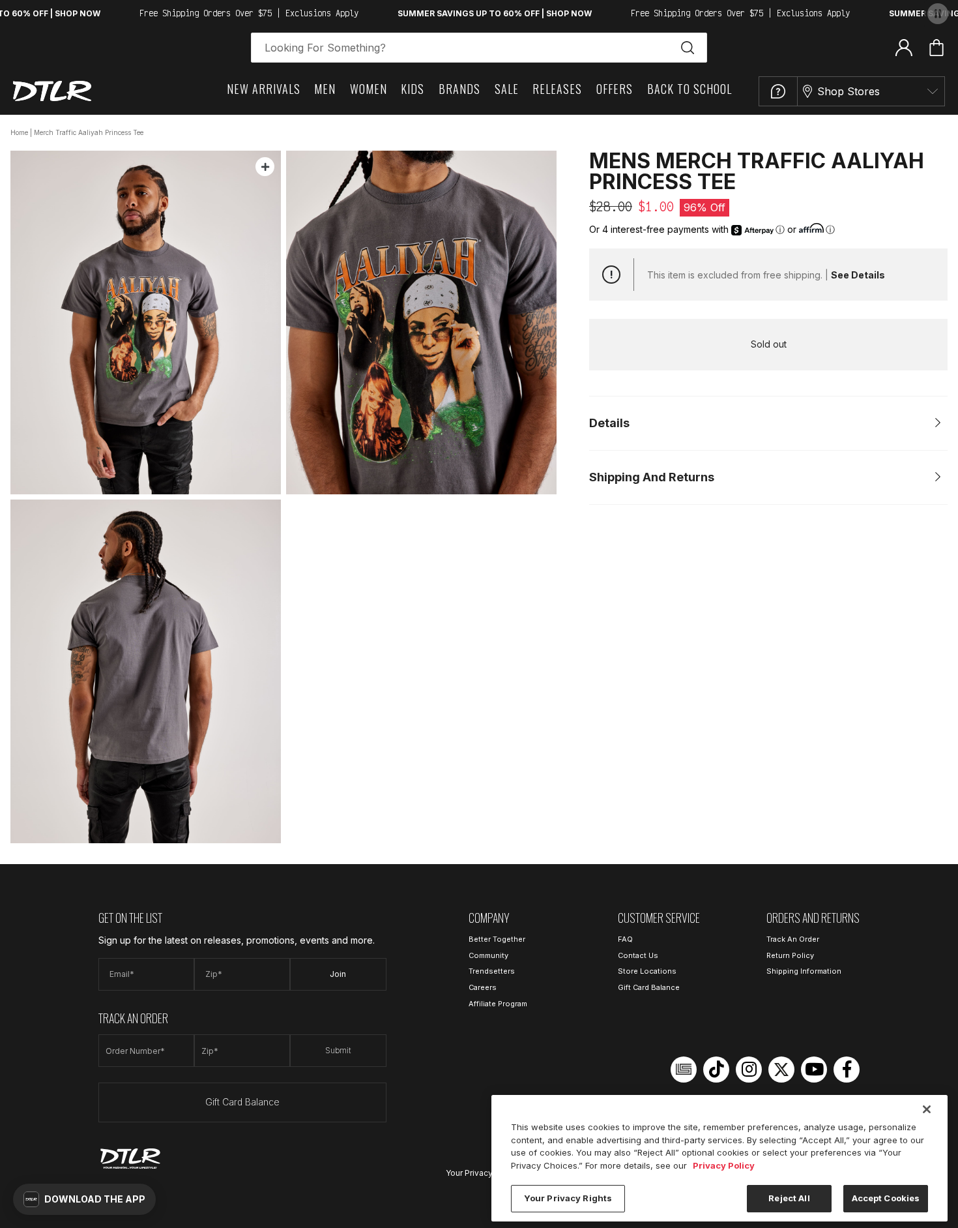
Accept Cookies (886, 1198)
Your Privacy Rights (482, 1173)
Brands (459, 88)
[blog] (684, 1069)
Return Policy (790, 955)
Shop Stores (848, 91)
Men (325, 88)
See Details (858, 274)
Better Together (497, 939)
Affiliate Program (498, 1003)
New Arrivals (263, 88)
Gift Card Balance (242, 1101)
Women (368, 88)
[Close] (926, 1109)
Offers (614, 88)
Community (488, 955)
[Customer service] (778, 91)
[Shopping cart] (936, 47)
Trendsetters (492, 971)
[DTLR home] (52, 91)
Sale (507, 88)
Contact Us (638, 955)
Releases (557, 88)
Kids (412, 88)
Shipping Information (803, 971)
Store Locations (647, 971)
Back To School (689, 88)
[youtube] (814, 1069)
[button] (84, 1199)
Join (338, 974)
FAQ (625, 939)
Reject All (788, 1198)
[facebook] (847, 1069)
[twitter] (781, 1069)
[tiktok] (716, 1069)
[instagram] (749, 1069)
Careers (483, 987)
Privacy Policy (724, 1165)
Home (19, 132)
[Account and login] (903, 47)
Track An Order (792, 939)
